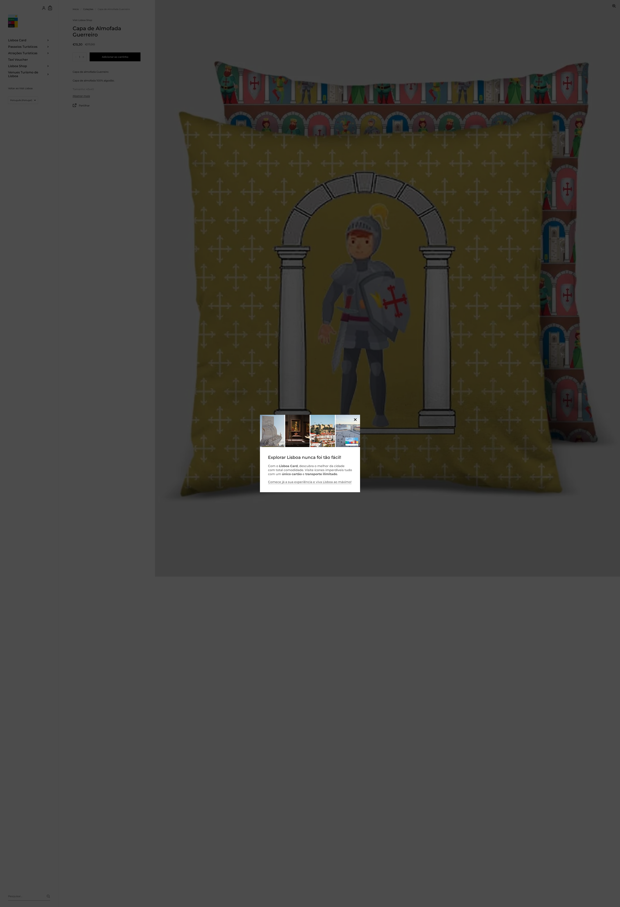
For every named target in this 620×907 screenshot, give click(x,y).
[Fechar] (355, 420)
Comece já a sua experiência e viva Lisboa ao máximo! (309, 482)
